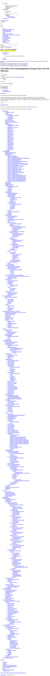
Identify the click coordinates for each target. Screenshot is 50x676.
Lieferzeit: (2, 76)
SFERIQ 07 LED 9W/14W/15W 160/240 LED (19, 442)
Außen (9, 346)
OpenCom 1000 (11, 609)
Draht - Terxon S (13, 523)
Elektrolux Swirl (11, 130)
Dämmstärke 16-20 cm (12, 278)
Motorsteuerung (11, 636)
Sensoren (9, 188)
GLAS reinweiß (16, 246)
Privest (11, 551)
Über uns (4, 59)
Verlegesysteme (8, 279)
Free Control (12, 253)
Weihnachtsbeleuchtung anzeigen (16, 348)
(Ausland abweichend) (19, 77)
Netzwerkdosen (11, 264)
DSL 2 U (9, 302)
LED (6, 412)
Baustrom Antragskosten (10, 492)
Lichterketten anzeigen (17, 351)
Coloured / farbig (16, 474)
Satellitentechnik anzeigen (13, 193)
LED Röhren (10, 420)
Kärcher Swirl (10, 135)
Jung (9, 221)
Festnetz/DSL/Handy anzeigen (11, 297)
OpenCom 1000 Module (12, 610)
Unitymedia (10, 309)
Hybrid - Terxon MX (14, 544)
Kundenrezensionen (7, 91)
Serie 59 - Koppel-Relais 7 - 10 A (14, 170)
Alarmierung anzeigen (17, 507)
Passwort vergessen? (12, 17)
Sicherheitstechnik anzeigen (10, 499)
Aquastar (14, 470)
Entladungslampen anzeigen (13, 395)
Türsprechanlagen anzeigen (13, 619)
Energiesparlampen (9, 359)
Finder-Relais (8, 154)
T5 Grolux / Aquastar (14, 461)
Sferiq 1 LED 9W (13, 445)
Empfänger (15, 256)
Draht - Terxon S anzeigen (18, 524)
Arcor (9, 306)
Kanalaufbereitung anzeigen (15, 197)
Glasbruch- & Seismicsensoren (19, 520)
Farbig (11, 374)
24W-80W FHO (13, 459)
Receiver (9, 210)
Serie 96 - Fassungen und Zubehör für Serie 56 (17, 179)
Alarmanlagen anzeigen (12, 502)
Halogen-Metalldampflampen (13, 396)
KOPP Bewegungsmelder (15, 260)
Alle (4, 28)
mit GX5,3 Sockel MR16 (13, 388)
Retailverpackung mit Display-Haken (22, 473)
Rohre (9, 287)
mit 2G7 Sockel (11, 363)
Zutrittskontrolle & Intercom (13, 327)
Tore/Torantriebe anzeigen (10, 626)
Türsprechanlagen (8, 618)
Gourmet (14, 477)
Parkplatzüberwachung (12, 637)
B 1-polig (12, 270)
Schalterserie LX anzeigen (18, 240)
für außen (14, 352)
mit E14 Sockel (11, 365)
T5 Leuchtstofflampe (14, 462)
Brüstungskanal (11, 281)
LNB (11, 209)
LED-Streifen (10, 324)
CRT (11, 583)
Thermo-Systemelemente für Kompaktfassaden (14, 275)
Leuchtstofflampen (9, 450)
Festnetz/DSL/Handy (7, 30)
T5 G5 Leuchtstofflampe (12, 456)
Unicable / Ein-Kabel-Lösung (13, 211)
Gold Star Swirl (11, 132)
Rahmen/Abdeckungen (17, 228)
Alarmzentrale (15, 573)
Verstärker (10, 212)
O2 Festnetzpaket (11, 307)
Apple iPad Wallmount (12, 323)
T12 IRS (12, 454)
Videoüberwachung (9, 578)
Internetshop (2, 674)
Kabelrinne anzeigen (14, 284)
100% (9, 337)
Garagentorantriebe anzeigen (13, 628)
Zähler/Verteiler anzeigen (12, 292)
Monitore (9, 581)
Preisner (11, 200)
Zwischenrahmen (13, 249)
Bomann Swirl (10, 128)
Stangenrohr (12, 290)
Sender (14, 258)
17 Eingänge (12, 206)
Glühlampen (7, 399)
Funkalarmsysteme (11, 549)
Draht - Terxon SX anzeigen (18, 527)
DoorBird (12, 622)
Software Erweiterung (12, 613)
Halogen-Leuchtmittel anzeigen (14, 406)
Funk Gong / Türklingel (10, 120)
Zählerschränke (11, 294)
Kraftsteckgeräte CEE (9, 184)
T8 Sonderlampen (13, 468)
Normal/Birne (13, 369)
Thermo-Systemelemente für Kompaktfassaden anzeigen (19, 276)
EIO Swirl (10, 129)
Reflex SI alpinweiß (14, 232)
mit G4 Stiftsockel (11, 426)
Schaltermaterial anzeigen (13, 216)
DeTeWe (7, 602)
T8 (10, 422)
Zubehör (9, 190)
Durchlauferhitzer (8, 119)
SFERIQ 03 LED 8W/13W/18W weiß (17, 438)
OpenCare (10, 606)
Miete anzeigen (8, 491)
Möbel (9, 358)
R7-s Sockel (10, 411)
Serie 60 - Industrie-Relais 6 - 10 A (14, 171)
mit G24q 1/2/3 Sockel (12, 383)
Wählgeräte (15, 509)
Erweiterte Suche (8, 47)
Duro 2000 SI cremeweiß (15, 225)
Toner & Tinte (10, 118)
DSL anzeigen (10, 299)
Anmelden (29, 108)
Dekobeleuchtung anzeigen (13, 345)
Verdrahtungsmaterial (12, 293)
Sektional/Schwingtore (14, 633)
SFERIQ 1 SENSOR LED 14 (16, 446)
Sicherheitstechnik (6, 37)
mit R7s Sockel (11, 391)
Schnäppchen (5, 39)
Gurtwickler (10, 187)
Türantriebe (7, 655)
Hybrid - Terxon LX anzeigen (18, 536)
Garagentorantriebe (9, 627)
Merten (9, 263)
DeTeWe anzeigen (11, 603)
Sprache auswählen (9, 5)
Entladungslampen (8, 394)
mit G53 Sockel (11, 427)
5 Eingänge (12, 207)
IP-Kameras (10, 580)
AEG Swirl (10, 126)
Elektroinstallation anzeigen (10, 152)
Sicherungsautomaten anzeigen (16, 269)
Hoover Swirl (10, 134)
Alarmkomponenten (14, 510)
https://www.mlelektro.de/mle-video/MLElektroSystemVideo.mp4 (13, 672)
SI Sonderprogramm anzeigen (18, 245)
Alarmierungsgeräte (16, 554)
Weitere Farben (16, 247)
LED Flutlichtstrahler (12, 418)
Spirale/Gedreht (13, 379)
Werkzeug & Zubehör (9, 584)
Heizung (4, 41)
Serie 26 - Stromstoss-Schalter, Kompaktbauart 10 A (18, 163)
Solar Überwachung (9, 594)
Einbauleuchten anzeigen (12, 354)
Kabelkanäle (10, 282)
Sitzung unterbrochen (7, 667)
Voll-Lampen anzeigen (14, 434)
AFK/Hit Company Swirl (13, 127)
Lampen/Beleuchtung (7, 31)
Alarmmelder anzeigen (17, 516)
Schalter (11, 237)
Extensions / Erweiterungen (10, 313)
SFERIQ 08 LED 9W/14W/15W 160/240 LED (19, 443)
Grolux (14, 478)
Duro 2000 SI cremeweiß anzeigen (19, 227)
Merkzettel (5, 18)
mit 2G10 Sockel (11, 361)
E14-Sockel (10, 407)
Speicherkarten (11, 117)
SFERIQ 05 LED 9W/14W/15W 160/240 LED (19, 440)
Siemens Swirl (10, 144)
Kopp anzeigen (13, 252)
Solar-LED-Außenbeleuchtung (14, 432)
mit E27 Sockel (11, 372)
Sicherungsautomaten (12, 268)
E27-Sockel (10, 408)
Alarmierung (12, 505)
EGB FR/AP (10, 218)
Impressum (5, 662)
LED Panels (10, 419)
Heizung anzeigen (8, 329)
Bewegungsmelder (11, 217)
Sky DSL (9, 303)
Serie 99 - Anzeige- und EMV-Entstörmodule (16, 181)
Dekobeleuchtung (8, 344)
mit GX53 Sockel (11, 389)
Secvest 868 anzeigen (17, 570)
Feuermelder (15, 519)
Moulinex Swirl (11, 137)
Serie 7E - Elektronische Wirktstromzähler (16, 172)
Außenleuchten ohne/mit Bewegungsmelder (16, 415)
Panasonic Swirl (11, 139)
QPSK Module (13, 201)
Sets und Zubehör (16, 259)
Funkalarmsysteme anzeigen (15, 550)
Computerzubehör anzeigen (13, 115)
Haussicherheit (15, 257)
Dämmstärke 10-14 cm (12, 277)
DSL (6, 298)
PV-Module (7, 593)
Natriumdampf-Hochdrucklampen (14, 397)
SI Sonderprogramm (14, 244)
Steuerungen (10, 189)
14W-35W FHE (13, 458)
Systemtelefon (10, 614)
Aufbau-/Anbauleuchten (10, 342)
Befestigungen (8, 330)
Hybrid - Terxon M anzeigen (18, 540)
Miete (4, 32)
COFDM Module (13, 199)
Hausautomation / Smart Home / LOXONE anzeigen (15, 312)
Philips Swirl (10, 140)
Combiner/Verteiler (11, 195)
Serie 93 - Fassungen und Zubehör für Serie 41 (17, 176)
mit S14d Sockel (11, 392)
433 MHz (10, 653)
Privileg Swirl (10, 141)
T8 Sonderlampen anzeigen (18, 469)
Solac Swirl (10, 146)
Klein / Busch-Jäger (11, 222)
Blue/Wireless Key (13, 643)
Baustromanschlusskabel (10, 493)
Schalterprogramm (13, 262)
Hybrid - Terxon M (14, 539)
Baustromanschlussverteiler (10, 494)
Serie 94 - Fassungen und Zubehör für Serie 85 (17, 177)
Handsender (7, 649)
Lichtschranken (16, 521)
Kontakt (4, 663)
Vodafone (10, 310)
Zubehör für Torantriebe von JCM (11, 656)
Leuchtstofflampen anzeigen (13, 451)
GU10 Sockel (10, 410)
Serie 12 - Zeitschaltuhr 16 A (13, 157)
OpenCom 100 (11, 607)
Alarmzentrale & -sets (17, 528)
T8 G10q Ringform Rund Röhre (14, 464)
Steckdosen (15, 230)
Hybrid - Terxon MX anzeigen (18, 545)
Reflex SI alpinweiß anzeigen (18, 233)
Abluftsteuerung (8, 500)
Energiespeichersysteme (10, 591)
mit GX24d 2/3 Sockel (12, 386)
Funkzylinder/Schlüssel (17, 575)
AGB (4, 668)
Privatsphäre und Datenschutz (8, 669)
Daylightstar (15, 476)
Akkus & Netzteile (16, 512)
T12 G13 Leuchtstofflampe (13, 452)
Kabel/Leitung (8, 182)
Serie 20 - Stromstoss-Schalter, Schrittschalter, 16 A (18, 161)
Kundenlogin (5, 9)
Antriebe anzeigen (13, 630)
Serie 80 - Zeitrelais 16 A (12, 173)
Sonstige (7, 123)
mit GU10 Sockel (11, 385)
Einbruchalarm (15, 255)
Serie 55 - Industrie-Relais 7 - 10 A (14, 167)
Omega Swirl (10, 138)
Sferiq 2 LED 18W (14, 447)
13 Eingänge (12, 205)
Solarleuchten (8, 488)
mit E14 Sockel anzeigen (15, 367)
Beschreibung (5, 90)
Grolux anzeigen (18, 479)
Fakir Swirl (10, 131)
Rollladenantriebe (8, 185)
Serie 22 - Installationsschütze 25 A (14, 162)
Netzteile (9, 325)
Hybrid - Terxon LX (14, 535)
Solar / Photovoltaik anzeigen (11, 590)
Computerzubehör (8, 114)
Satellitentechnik (8, 192)
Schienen (9, 638)
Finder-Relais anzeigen (12, 155)
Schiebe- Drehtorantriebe (15, 648)
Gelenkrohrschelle (11, 333)
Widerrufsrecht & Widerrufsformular (10, 666)
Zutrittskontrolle (8, 587)
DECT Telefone (11, 605)
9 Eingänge (12, 208)
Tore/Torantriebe (6, 42)
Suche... (2, 47)
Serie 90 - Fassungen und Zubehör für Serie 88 (17, 175)
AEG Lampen (13, 435)
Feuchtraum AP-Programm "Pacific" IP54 (16, 219)
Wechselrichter (8, 598)
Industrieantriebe (11, 634)
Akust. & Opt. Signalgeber (18, 508)
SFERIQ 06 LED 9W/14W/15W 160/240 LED (19, 441)
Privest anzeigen (16, 552)
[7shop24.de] (4, 20)
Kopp (9, 251)
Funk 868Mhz (13, 647)
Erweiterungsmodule (17, 533)
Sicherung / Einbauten (9, 265)
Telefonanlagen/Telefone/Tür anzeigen (12, 601)
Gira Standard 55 (11, 220)
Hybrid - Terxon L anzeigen (18, 532)
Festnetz (7, 304)
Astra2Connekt (11, 301)
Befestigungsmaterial (9, 153)
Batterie (6, 113)
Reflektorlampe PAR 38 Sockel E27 (12, 487)
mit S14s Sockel (11, 393)
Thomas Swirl (10, 147)
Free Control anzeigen (17, 254)
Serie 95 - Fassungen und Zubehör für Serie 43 (17, 178)
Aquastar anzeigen (18, 472)
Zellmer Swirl (10, 149)
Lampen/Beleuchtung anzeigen (11, 341)
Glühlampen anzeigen (12, 400)
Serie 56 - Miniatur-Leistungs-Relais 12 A (16, 169)
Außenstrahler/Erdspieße (12, 416)
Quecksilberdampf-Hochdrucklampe (15, 398)
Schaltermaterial (8, 214)
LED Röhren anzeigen (14, 421)
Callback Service (6, 670)
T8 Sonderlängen (13, 482)
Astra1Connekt (11, 300)
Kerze (11, 368)
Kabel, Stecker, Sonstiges (13, 586)
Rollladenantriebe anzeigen (13, 186)
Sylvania (12, 449)
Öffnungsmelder (16, 522)
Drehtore (12, 631)
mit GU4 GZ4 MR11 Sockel (13, 404)
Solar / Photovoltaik (7, 38)
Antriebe (9, 629)
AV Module (12, 198)
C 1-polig (12, 272)
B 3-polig (12, 271)
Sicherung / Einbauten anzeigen (14, 266)
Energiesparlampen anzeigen (13, 360)
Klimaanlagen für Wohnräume (11, 122)
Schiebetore (12, 632)
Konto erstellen (11, 16)
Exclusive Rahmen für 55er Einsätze (17, 231)
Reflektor (12, 370)
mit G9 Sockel (10, 384)
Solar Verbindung (8, 595)
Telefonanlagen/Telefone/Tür (8, 29)
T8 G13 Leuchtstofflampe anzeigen (17, 466)
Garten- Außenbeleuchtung (15, 349)
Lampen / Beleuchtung (9, 314)
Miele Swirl (10, 136)
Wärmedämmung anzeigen (13, 336)
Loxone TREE (8, 316)
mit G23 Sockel (11, 381)
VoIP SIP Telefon (11, 616)
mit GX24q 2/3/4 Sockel (12, 387)
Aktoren (9, 322)
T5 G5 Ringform (11, 463)
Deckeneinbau (10, 357)
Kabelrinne (10, 283)
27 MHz (9, 651)
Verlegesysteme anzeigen (12, 280)
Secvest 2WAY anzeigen (17, 559)
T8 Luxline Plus (13, 467)
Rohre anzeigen (13, 288)
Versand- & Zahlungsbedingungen (9, 665)
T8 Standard (12, 484)
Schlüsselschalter (16, 514)
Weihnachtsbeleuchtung (12, 347)
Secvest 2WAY (13, 558)
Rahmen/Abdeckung (17, 241)
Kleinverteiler (8, 183)
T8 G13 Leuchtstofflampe (13, 465)
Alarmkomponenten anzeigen (18, 511)
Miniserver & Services (9, 317)
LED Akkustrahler (11, 417)
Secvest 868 (12, 569)
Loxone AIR (7, 315)
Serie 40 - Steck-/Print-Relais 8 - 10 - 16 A (16, 165)
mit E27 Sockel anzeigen (15, 373)
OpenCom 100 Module (12, 608)
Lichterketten (12, 350)
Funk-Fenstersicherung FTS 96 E (21, 567)
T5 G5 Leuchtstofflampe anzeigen (16, 457)
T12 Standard (12, 455)
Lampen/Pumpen (8, 592)
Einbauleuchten (8, 353)
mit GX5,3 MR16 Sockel (13, 431)
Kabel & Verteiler (16, 513)
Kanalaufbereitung (11, 196)
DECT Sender (10, 604)
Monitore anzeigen (13, 582)
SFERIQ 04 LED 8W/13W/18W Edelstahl (18, 439)
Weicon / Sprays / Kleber (8, 33)
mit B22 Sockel (11, 364)
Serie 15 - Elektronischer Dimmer (14, 159)
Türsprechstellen (11, 624)
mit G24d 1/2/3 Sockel (12, 382)
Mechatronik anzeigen (19, 566)
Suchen (4, 58)
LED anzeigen (10, 414)
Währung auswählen (9, 6)
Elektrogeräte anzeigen (9, 112)
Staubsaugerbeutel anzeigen (13, 125)
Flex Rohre (12, 289)
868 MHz (10, 654)
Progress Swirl (10, 142)
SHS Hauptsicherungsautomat (13, 267)
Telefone (9, 615)
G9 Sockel (10, 409)
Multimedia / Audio (9, 318)
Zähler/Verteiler (8, 291)
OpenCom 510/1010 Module (13, 612)
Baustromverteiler (8, 496)
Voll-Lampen (10, 433)
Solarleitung (7, 596)
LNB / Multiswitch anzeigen (15, 204)
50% (9, 338)
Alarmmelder (12, 515)
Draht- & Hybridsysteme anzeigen (16, 504)
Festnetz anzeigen (11, 305)
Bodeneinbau (10, 356)
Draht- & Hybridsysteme (12, 503)
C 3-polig (12, 274)
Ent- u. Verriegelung (14, 644)
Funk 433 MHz (13, 645)
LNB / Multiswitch (11, 202)
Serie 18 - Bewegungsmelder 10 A (14, 160)
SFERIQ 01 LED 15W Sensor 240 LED (18, 437)
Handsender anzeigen (12, 650)
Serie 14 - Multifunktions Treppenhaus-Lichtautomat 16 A (19, 158)
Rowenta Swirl (11, 143)
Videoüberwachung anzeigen (13, 579)
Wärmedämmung (8, 335)
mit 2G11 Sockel (11, 362)
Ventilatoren (7, 150)
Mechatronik (15, 564)
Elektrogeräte (5, 35)
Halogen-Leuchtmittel (9, 405)
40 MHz (9, 652)
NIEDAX (12, 286)
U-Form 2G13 (15, 481)
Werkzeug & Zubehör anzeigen (14, 585)
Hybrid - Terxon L (13, 531)
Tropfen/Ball (12, 371)
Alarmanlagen (8, 501)
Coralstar (14, 475)
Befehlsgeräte (12, 641)
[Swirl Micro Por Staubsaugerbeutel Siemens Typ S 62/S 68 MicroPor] (14, 65)
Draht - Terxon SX (14, 526)
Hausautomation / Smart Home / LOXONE (11, 34)
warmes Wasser (8, 339)
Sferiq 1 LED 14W (14, 444)
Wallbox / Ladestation (9, 597)
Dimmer (11, 224)
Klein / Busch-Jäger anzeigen (16, 223)
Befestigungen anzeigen (12, 332)
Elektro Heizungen (9, 334)
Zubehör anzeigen (11, 321)
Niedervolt (7, 486)
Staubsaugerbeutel (8, 124)
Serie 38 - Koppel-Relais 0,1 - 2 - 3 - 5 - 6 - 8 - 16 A (18, 164)
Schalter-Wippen (16, 229)
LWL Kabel (10, 116)
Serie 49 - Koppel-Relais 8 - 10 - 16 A (15, 166)
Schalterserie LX (13, 239)
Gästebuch (5, 664)
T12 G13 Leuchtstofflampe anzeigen (17, 453)
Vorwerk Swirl (10, 148)
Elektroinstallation (6, 40)
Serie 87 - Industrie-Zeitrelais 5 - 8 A (15, 174)
